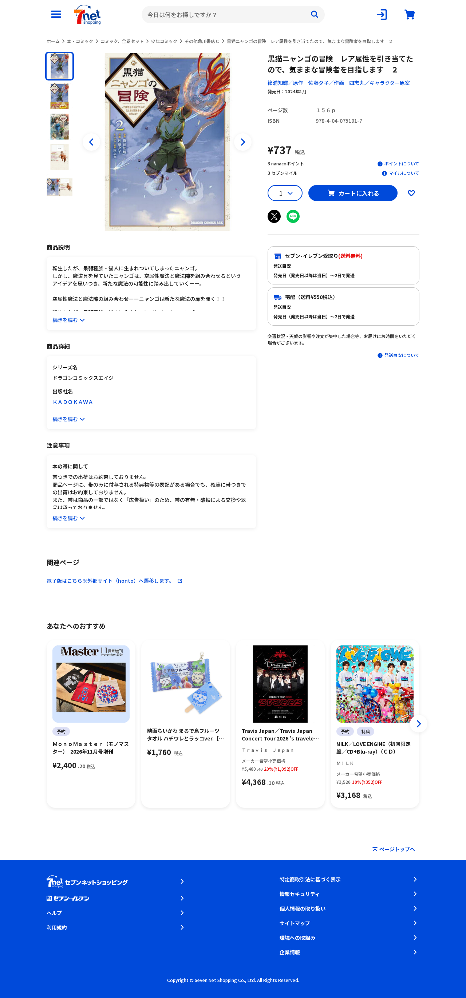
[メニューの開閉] (56, 14)
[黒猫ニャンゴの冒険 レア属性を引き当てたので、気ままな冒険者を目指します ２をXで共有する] (274, 216)
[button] (59, 66)
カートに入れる (359, 193)
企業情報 (290, 952)
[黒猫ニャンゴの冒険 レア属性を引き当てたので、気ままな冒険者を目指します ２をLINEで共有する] (293, 216)
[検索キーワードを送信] (314, 14)
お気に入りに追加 (411, 193)
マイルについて (404, 173)
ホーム (53, 41)
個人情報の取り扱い (302, 908)
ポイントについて (401, 163)
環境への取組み (297, 937)
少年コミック (164, 41)
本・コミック (80, 41)
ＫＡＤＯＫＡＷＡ (72, 401)
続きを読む (65, 319)
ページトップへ (397, 849)
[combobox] (233, 14)
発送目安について (401, 355)
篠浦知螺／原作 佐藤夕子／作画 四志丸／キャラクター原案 (339, 82)
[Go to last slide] (91, 142)
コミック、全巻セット (122, 41)
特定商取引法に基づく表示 (310, 879)
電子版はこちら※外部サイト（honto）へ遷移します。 (110, 580)
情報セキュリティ (300, 893)
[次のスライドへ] (243, 142)
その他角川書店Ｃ (202, 41)
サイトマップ (295, 923)
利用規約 (57, 927)
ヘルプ (54, 912)
